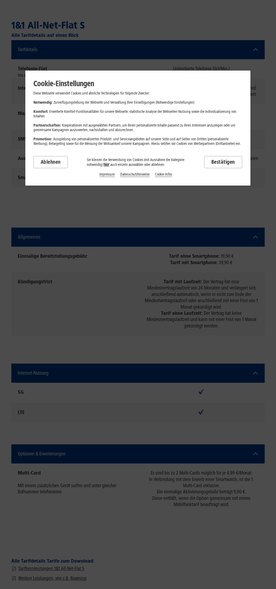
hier (106, 164)
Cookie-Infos (163, 174)
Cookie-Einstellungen (63, 83)
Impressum (107, 174)
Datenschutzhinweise (135, 174)
